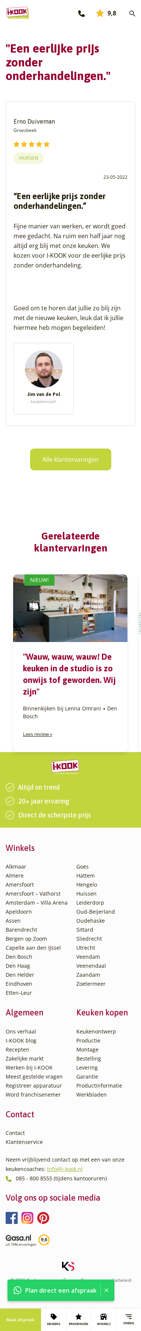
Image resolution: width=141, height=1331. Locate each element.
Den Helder (20, 974)
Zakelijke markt (25, 1058)
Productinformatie (99, 1085)
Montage (87, 1049)
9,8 (112, 13)
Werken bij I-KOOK (29, 1067)
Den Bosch (19, 956)
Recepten (17, 1049)
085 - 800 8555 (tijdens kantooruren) (61, 1178)
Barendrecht (21, 929)
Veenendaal (91, 965)
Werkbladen (91, 1094)
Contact (15, 1132)
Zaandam (88, 974)
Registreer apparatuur (34, 1085)
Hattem (85, 875)
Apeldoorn (19, 911)
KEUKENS (53, 1324)
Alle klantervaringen (70, 459)
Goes (82, 866)
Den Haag (18, 965)
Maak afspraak (20, 1319)
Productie (88, 1040)
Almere (15, 875)
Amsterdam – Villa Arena (37, 902)
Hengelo (86, 884)
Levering (87, 1067)
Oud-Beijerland (95, 911)
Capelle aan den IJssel (33, 947)
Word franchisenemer (33, 1094)
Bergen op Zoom (26, 938)
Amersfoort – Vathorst (33, 893)
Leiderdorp (90, 902)
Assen (13, 920)
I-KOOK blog (21, 1040)
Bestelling (88, 1058)
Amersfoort (20, 884)
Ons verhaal (21, 1031)
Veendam (88, 956)
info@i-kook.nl (65, 1168)
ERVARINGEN (78, 1324)
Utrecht (85, 947)
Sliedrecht (89, 938)
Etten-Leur (19, 992)
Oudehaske (90, 920)
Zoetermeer (91, 983)
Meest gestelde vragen (34, 1076)
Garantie (87, 1076)
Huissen (28, 158)
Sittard (84, 929)
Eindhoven (19, 983)
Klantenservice (24, 1141)
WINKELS (104, 1324)
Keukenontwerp (96, 1031)
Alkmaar (16, 866)
